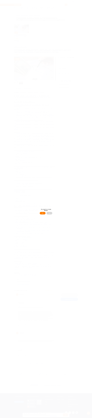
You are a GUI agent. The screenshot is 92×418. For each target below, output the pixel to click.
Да (42, 213)
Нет (49, 213)
